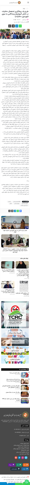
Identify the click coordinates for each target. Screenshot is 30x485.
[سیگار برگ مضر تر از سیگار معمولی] (25, 394)
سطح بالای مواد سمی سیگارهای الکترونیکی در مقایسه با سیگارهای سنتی (11, 386)
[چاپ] (9, 26)
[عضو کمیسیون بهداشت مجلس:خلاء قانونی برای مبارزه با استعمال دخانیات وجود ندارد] (7, 284)
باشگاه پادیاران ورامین (16, 201)
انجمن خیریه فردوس (25, 450)
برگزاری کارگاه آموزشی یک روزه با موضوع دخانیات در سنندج (8, 270)
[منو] (28, 3)
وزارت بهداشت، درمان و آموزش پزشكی (21, 445)
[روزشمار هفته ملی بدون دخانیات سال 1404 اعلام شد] (25, 400)
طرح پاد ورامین (16, 203)
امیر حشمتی (24, 19)
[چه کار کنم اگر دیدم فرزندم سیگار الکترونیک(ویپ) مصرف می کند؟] (25, 381)
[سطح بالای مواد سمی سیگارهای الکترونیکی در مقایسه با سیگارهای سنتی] (25, 388)
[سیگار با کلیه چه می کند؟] (25, 375)
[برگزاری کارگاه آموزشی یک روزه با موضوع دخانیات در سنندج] (7, 265)
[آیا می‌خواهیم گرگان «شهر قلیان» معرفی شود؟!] (22, 286)
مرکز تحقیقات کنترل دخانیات (23, 447)
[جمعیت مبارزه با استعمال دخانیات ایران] (15, 2)
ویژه (24, 8)
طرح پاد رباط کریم (25, 203)
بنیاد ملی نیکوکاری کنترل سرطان (22, 452)
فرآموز (11, 203)
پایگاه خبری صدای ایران (24, 454)
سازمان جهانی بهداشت (24, 443)
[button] (27, 482)
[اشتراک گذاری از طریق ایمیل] (13, 26)
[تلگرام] (16, 26)
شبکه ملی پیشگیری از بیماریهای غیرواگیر (21, 449)
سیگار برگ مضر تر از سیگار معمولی (13, 392)
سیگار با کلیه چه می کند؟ (15, 373)
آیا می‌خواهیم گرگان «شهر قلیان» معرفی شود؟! (22, 293)
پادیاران (9, 201)
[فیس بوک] (20, 211)
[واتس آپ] (20, 26)
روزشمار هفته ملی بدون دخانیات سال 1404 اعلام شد (11, 399)
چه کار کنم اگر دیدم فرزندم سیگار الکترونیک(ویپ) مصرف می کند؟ (13, 380)
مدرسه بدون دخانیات (24, 205)
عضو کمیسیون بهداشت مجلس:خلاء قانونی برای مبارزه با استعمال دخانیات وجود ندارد (7, 291)
